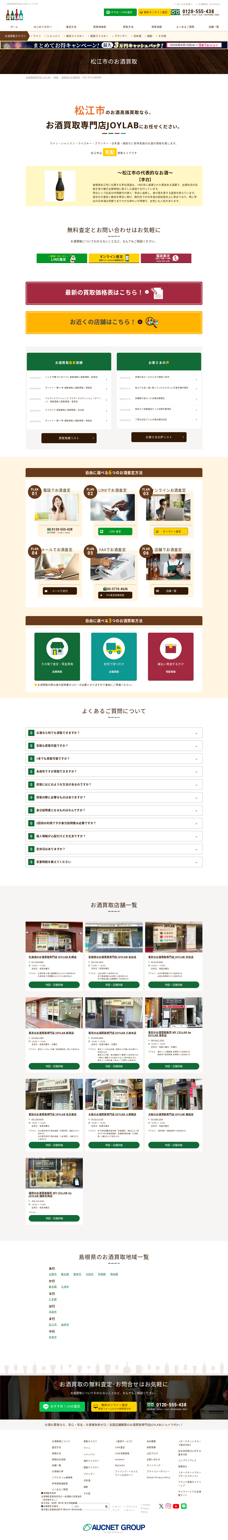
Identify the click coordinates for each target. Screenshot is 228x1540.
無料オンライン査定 (155, 12)
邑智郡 (102, 1274)
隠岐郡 (114, 1274)
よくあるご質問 (185, 27)
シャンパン (53, 36)
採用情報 (151, 1447)
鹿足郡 (53, 1286)
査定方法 (71, 27)
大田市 (90, 1274)
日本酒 (137, 36)
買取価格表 (99, 27)
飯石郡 (65, 1274)
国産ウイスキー (99, 36)
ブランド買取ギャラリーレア (189, 1483)
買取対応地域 (59, 1459)
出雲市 (53, 1274)
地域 (56, 77)
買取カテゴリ (90, 1441)
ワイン (37, 36)
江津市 (65, 1286)
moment (119, 1459)
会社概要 (151, 1441)
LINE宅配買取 (122, 1453)
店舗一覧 (214, 27)
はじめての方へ (43, 27)
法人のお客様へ (185, 4)
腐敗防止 (182, 1466)
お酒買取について (61, 1441)
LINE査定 (120, 1447)
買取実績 (157, 27)
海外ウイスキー (75, 36)
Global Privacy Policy (158, 1477)
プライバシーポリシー (158, 1471)
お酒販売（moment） (210, 4)
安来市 (53, 1337)
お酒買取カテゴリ (15, 36)
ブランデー (120, 36)
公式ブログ (152, 1453)
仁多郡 (53, 1299)
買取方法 (128, 27)
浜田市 (53, 1312)
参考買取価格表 (60, 1483)
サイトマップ (153, 1465)
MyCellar (120, 1465)
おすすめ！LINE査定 (120, 12)
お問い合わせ (153, 1459)
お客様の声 (57, 1471)
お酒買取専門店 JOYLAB (38, 77)
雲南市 (77, 1274)
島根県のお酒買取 (71, 77)
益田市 (65, 1324)
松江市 (53, 1324)
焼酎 (149, 36)
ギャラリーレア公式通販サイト (189, 1493)
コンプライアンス (187, 1460)
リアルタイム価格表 (62, 1477)
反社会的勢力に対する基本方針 (189, 1452)
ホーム (14, 27)
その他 (162, 36)
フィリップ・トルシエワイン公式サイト (126, 1473)
